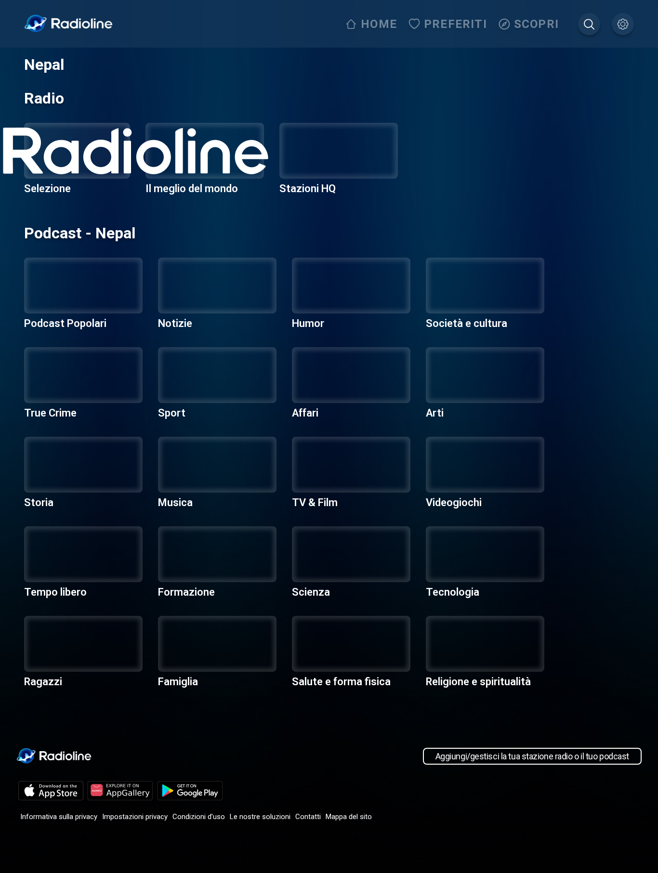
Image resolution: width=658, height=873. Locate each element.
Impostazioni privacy (135, 816)
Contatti (308, 816)
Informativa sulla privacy (58, 816)
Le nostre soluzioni (260, 816)
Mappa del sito (349, 816)
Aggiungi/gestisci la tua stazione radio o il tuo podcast (532, 756)
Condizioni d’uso (198, 816)
